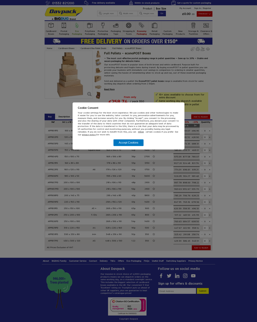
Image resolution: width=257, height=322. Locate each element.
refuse (141, 132)
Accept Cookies (128, 142)
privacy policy (89, 134)
